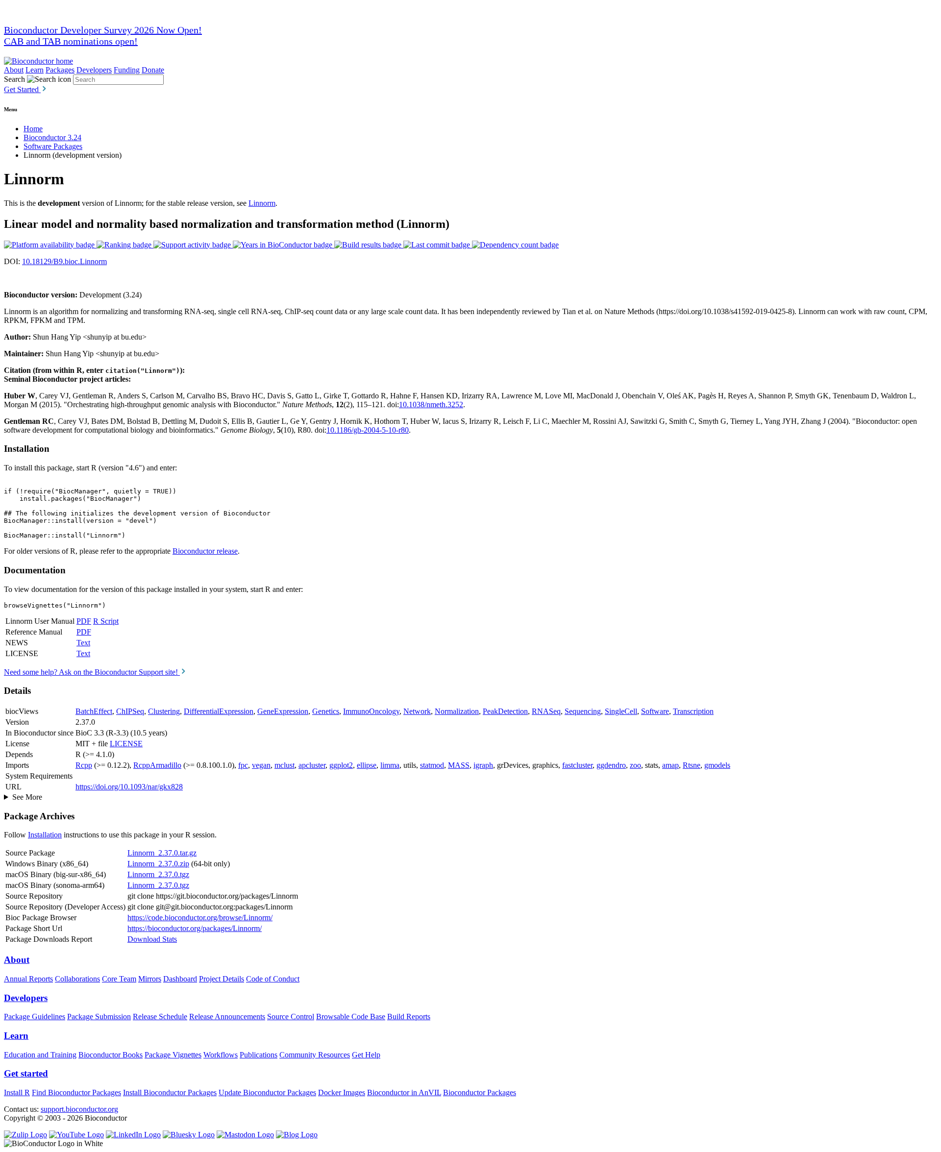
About (14, 70)
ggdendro (611, 765)
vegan (261, 765)
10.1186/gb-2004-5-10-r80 (367, 430)
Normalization (457, 711)
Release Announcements (227, 1016)
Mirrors (149, 979)
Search (14, 79)
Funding (127, 70)
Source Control (290, 1016)
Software (655, 711)
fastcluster (577, 765)
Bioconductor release (205, 551)
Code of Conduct (272, 979)
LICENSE (126, 743)
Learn (34, 70)
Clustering (164, 711)
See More (27, 797)
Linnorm (261, 203)
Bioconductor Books (110, 1055)
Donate (153, 70)
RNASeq (546, 711)
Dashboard (180, 979)
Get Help (366, 1055)
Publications (258, 1055)
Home (33, 128)
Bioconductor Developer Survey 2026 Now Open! (103, 30)
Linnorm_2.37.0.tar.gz (162, 853)
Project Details (221, 979)
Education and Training (40, 1055)
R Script (106, 621)
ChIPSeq (130, 711)
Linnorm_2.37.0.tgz (158, 874)
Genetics (325, 711)
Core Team (119, 979)
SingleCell (621, 711)
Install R (17, 1092)
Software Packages (53, 146)
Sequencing (583, 711)
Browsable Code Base (350, 1016)
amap (670, 765)
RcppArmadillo (157, 765)
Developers (94, 70)
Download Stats (152, 939)
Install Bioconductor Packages (170, 1092)
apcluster (311, 765)
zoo (635, 765)
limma (389, 765)
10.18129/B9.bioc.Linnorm (64, 261)
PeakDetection (505, 711)
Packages (60, 70)
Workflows (220, 1055)
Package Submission (99, 1016)
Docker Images (341, 1092)
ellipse (366, 765)
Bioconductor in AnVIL (404, 1092)
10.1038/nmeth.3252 (431, 404)
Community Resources (314, 1055)
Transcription (693, 711)
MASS (459, 765)
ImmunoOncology (371, 711)
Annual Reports (28, 979)
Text (83, 642)
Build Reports (408, 1016)
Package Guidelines (34, 1016)
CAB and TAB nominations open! (71, 41)
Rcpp (83, 765)
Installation (45, 835)
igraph (483, 765)
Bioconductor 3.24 (52, 137)
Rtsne (691, 765)
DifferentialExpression (218, 711)
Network (417, 711)
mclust (284, 765)
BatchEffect (93, 711)
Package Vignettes (173, 1055)
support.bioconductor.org (79, 1109)
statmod (432, 765)
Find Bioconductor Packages (76, 1092)
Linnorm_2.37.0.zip (158, 863)
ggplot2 (341, 765)
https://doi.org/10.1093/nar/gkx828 (129, 787)
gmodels (717, 765)
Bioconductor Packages (479, 1092)
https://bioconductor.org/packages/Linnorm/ (194, 928)
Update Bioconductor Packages (267, 1092)
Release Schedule (160, 1016)
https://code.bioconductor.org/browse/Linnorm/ (199, 917)
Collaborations (77, 979)
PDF (83, 621)
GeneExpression (282, 711)
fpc (243, 765)
